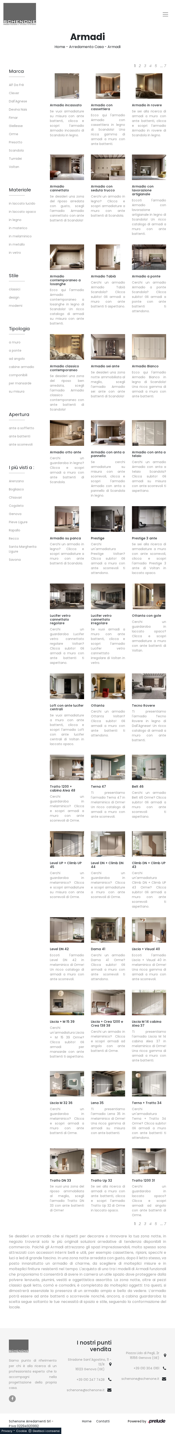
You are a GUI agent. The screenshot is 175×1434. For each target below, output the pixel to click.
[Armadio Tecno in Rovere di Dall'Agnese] (149, 686)
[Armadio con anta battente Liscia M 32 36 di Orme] (67, 1083)
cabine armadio (21, 367)
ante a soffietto (21, 428)
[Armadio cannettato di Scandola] (67, 167)
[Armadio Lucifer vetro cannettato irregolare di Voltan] (108, 596)
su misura (16, 391)
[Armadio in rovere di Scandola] (149, 86)
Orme (13, 134)
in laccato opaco (22, 211)
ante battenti (19, 436)
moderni (15, 305)
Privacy (7, 1431)
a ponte (15, 350)
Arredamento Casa (86, 46)
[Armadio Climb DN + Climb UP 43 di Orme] (149, 844)
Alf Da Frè (16, 85)
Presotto (15, 142)
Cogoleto (16, 505)
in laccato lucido (22, 203)
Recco (14, 538)
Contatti (103, 1421)
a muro (15, 342)
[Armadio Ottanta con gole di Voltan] (149, 596)
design (14, 297)
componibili (18, 375)
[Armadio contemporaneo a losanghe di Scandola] (67, 257)
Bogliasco (16, 489)
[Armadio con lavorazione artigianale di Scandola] (149, 167)
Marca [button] (16, 71)
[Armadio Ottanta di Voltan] (108, 686)
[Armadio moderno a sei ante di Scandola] (108, 347)
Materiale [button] (20, 190)
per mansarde (20, 383)
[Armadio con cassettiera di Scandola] (108, 86)
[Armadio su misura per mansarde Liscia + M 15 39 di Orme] (67, 1002)
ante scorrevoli (21, 444)
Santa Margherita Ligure (22, 549)
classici (14, 289)
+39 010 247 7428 (91, 1379)
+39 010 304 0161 (146, 1368)
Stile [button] (13, 275)
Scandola (16, 150)
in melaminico (20, 236)
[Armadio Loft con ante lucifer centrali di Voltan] (67, 686)
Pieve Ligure (18, 522)
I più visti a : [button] (21, 467)
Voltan (14, 167)
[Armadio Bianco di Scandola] (149, 347)
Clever (14, 93)
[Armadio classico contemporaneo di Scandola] (67, 347)
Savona (15, 559)
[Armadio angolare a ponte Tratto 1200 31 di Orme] (149, 1161)
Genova (15, 514)
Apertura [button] (19, 414)
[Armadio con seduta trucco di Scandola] (108, 167)
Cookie (21, 1431)
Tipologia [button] (19, 328)
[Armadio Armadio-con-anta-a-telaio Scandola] (149, 433)
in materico (18, 228)
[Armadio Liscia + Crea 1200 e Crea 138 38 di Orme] (108, 1002)
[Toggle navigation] (165, 14)
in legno (15, 220)
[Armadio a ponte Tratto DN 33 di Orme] (67, 1161)
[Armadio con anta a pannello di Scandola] (108, 433)
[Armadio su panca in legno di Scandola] (67, 519)
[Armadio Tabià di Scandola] (108, 257)
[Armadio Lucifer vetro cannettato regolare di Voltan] (67, 596)
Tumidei (15, 158)
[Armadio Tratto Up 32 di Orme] (108, 1161)
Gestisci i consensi (46, 1431)
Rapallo (14, 530)
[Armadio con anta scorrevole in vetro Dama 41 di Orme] (108, 930)
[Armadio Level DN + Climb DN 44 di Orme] (108, 844)
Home (59, 46)
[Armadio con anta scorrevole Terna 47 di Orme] (108, 767)
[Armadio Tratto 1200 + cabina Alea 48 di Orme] (67, 767)
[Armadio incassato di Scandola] (67, 86)
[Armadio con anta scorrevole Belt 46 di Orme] (149, 767)
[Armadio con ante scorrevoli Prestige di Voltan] (108, 519)
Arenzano (16, 481)
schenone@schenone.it (86, 1390)
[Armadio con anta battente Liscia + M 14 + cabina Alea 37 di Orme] (149, 1002)
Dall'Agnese (18, 101)
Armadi (114, 46)
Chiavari (15, 497)
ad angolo (17, 358)
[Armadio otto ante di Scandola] (67, 433)
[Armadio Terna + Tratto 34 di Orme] (149, 1083)
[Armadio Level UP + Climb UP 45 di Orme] (67, 844)
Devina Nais (18, 109)
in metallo (17, 244)
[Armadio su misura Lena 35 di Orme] (108, 1083)
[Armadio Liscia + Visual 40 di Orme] (149, 930)
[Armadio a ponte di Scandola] (149, 257)
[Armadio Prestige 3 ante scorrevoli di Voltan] (149, 519)
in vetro (15, 252)
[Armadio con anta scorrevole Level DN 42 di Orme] (67, 930)
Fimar (13, 117)
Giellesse (16, 126)
